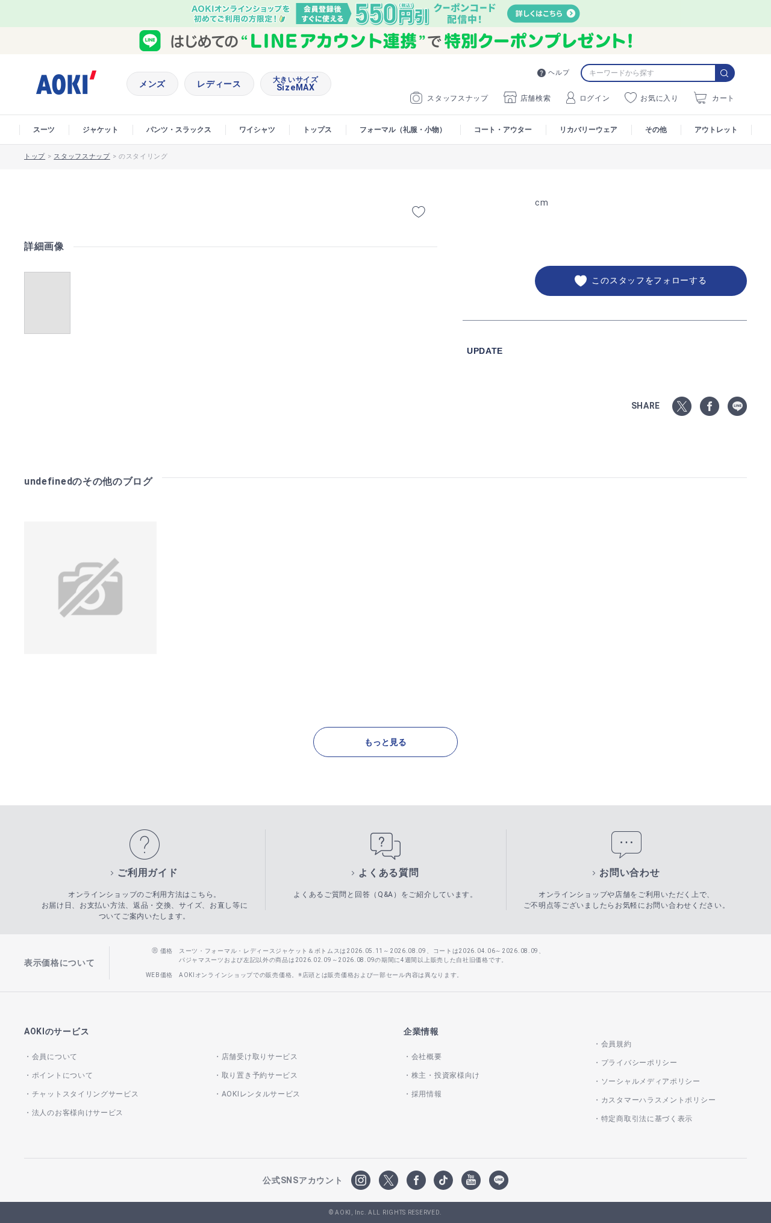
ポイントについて (62, 1075)
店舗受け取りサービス (260, 1056)
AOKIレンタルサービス (261, 1094)
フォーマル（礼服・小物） (403, 129)
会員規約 (616, 1044)
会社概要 (426, 1056)
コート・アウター (503, 129)
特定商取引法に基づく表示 (647, 1119)
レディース (219, 84)
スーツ (44, 129)
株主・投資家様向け (445, 1075)
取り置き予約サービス (260, 1075)
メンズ (152, 84)
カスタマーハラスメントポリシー (658, 1100)
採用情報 (426, 1094)
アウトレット (716, 129)
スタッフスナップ (458, 98)
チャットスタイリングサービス (85, 1094)
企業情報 (421, 1031)
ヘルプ (558, 73)
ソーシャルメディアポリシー (651, 1081)
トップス (317, 129)
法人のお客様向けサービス (77, 1112)
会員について (55, 1056)
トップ (34, 156)
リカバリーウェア (588, 129)
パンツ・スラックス (178, 129)
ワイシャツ (257, 129)
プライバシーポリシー (639, 1062)
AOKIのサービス (56, 1031)
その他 (656, 129)
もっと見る (385, 742)
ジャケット (101, 129)
